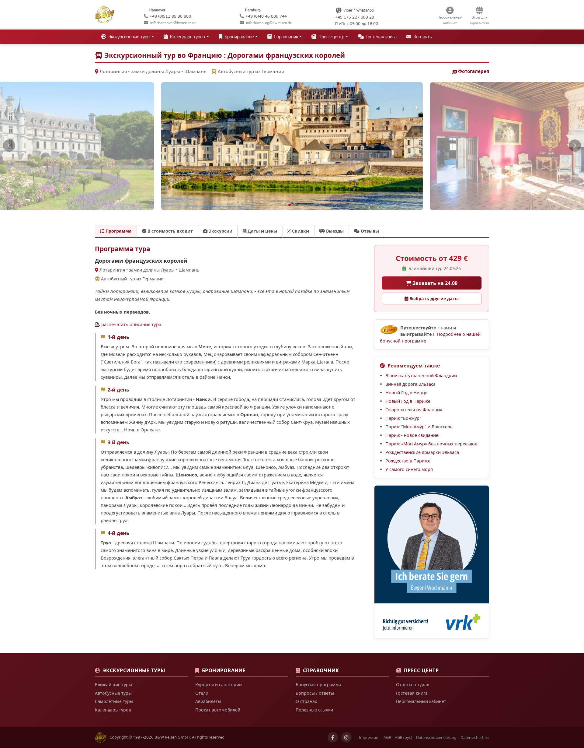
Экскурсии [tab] (219, 231)
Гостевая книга (381, 37)
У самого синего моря (409, 469)
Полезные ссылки (314, 710)
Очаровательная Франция (413, 410)
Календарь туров (113, 710)
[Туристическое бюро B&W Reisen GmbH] (105, 14)
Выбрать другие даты (433, 298)
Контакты (422, 37)
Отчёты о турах (412, 684)
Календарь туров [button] (187, 37)
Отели (201, 693)
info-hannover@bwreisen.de (173, 22)
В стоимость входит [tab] (169, 231)
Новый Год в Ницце (406, 392)
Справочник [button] (285, 37)
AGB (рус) (403, 737)
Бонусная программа (318, 684)
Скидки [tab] (300, 231)
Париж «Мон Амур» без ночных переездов (431, 444)
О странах (306, 701)
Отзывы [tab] (369, 231)
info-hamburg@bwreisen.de (269, 22)
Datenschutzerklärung (436, 737)
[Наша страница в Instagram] (346, 737)
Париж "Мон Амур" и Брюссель (419, 427)
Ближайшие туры (113, 684)
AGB (387, 737)
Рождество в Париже (407, 461)
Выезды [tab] (334, 231)
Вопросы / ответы (315, 693)
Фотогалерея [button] (473, 71)
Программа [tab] (118, 231)
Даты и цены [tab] (261, 231)
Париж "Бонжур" (403, 418)
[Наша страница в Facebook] (333, 737)
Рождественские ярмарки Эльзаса (422, 452)
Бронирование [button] (238, 37)
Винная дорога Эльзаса (410, 384)
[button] (9, 145)
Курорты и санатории (218, 684)
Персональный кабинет (421, 701)
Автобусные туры (113, 693)
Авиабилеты (208, 701)
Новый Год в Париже (407, 401)
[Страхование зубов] (431, 562)
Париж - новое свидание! (412, 435)
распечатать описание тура (131, 324)
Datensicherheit (475, 737)
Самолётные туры (114, 701)
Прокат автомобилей (217, 710)
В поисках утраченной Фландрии (421, 375)
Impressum (369, 737)
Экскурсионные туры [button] (128, 37)
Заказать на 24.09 (434, 283)
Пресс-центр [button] (330, 37)
